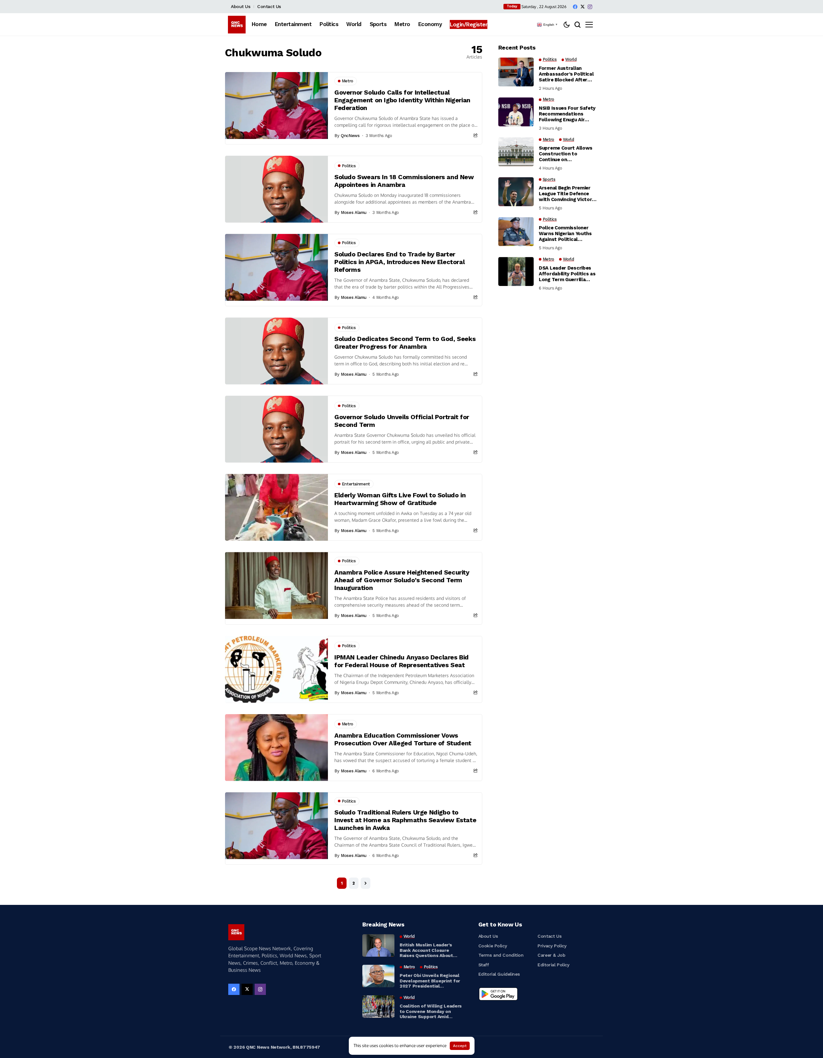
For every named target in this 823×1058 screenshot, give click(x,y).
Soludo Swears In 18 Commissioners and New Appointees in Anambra (404, 181)
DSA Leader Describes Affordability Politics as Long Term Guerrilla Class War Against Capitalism (567, 273)
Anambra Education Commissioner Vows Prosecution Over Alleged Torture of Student (402, 739)
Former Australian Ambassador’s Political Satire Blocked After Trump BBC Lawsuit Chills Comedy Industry (566, 74)
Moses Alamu (353, 212)
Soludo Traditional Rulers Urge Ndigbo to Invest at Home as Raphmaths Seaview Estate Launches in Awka (405, 820)
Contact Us (269, 6)
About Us (240, 6)
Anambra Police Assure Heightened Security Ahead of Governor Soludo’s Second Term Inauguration (401, 580)
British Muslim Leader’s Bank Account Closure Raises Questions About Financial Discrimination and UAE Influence (431, 950)
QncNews (350, 135)
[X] (582, 6)
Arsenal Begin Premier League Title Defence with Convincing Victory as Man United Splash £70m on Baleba (566, 194)
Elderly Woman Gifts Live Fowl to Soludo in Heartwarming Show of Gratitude (400, 499)
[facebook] (575, 7)
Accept (459, 1046)
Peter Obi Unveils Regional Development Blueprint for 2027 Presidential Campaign (430, 981)
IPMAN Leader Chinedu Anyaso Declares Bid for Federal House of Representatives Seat (401, 661)
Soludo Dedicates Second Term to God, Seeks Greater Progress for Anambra (404, 342)
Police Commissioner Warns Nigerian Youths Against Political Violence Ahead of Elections (565, 234)
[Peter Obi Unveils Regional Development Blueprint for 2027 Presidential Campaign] (378, 976)
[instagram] (590, 7)
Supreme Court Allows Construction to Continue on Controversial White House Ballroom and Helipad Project (565, 153)
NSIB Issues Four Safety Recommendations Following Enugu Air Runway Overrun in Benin (567, 114)
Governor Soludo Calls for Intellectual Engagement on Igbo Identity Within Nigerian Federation (402, 100)
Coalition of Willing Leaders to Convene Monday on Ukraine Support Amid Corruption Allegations (431, 1011)
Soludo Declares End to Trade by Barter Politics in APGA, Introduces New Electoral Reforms (399, 261)
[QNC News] (237, 24)
